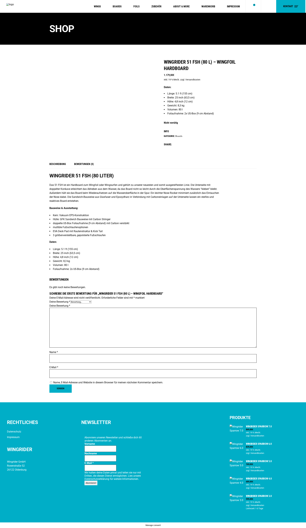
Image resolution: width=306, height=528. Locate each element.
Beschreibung (57, 164)
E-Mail (53, 367)
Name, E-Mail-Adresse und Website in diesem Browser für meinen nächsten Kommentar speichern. (108, 382)
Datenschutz (14, 431)
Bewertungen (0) (84, 164)
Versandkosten (192, 79)
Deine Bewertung (59, 301)
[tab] (59, 164)
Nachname (90, 453)
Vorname (89, 443)
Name (53, 352)
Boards (178, 136)
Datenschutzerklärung (97, 478)
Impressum (13, 437)
